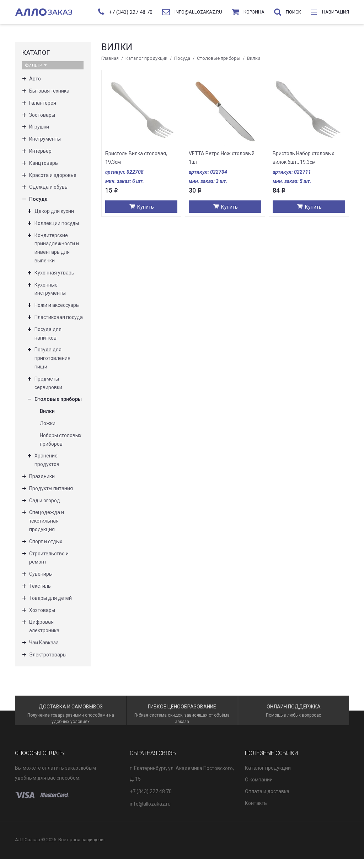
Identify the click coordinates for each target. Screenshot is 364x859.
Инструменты (45, 139)
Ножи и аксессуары (57, 305)
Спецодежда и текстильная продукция (46, 520)
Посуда (182, 58)
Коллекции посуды (56, 223)
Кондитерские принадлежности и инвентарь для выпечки (56, 247)
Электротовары (47, 655)
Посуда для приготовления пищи (52, 358)
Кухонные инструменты (50, 289)
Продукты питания (51, 488)
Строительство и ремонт (49, 558)
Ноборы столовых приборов (60, 440)
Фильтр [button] (33, 65)
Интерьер (40, 151)
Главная (110, 58)
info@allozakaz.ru (150, 804)
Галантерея (42, 103)
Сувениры (41, 574)
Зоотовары (42, 115)
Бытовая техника (49, 91)
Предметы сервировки (48, 383)
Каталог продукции (146, 58)
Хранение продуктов (46, 460)
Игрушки (39, 127)
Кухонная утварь (54, 273)
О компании (259, 779)
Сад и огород (44, 500)
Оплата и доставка (267, 791)
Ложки (47, 423)
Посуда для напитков (47, 333)
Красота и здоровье (52, 175)
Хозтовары (42, 610)
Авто (35, 79)
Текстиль (40, 586)
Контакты (256, 803)
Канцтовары (44, 163)
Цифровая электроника (44, 626)
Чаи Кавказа (44, 642)
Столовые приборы (218, 58)
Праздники (42, 476)
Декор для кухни (54, 211)
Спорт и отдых (45, 541)
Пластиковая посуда (58, 317)
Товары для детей (50, 598)
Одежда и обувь (48, 187)
